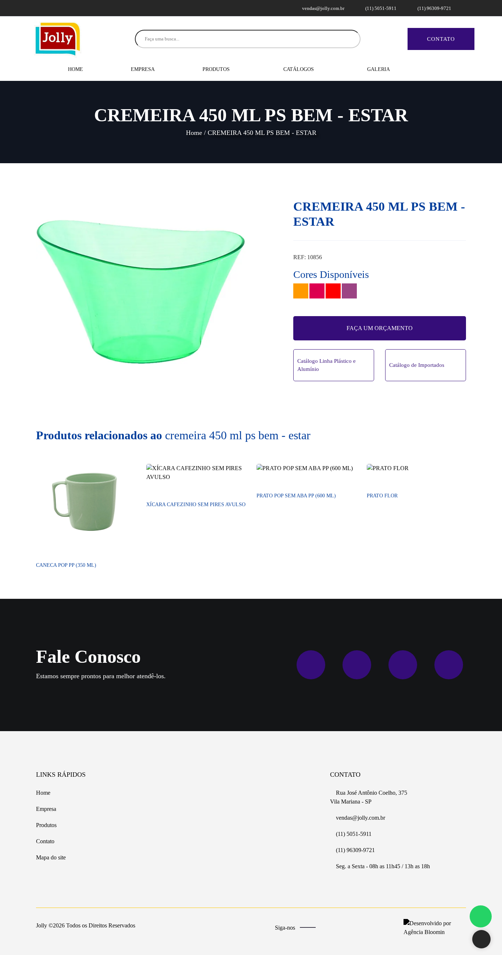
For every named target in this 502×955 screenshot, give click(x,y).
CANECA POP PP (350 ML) (66, 565)
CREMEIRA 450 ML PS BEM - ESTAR (262, 132)
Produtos (216, 69)
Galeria (378, 69)
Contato (441, 39)
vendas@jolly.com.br (322, 8)
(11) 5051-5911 (380, 8)
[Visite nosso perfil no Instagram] (50, 8)
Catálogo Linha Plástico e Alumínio (326, 365)
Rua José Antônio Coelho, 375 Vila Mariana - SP (368, 797)
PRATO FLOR (382, 495)
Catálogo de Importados (416, 365)
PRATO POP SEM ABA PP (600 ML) (296, 495)
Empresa (143, 69)
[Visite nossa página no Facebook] (41, 8)
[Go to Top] (481, 940)
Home (75, 69)
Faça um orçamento (380, 328)
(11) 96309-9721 (433, 8)
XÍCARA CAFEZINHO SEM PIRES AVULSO (195, 504)
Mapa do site (51, 857)
